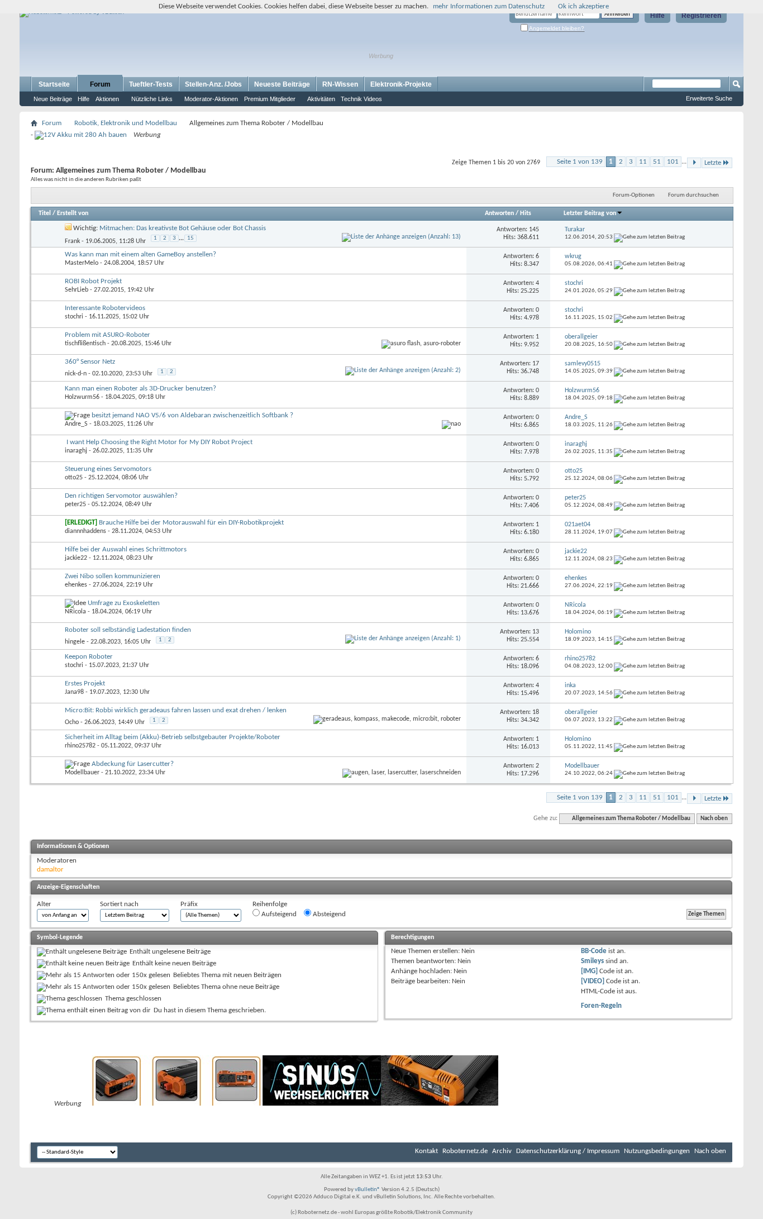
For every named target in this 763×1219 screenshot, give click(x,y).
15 (190, 238)
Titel (45, 213)
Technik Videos (361, 99)
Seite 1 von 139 (580, 161)
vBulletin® (367, 1190)
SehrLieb (76, 290)
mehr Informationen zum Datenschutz (489, 6)
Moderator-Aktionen (211, 99)
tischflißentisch (85, 343)
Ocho (72, 722)
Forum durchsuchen (693, 195)
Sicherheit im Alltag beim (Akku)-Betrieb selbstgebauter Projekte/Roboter (172, 737)
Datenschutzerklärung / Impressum (567, 1151)
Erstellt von (72, 213)
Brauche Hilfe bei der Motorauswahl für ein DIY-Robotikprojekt (191, 522)
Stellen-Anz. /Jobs (213, 84)
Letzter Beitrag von (590, 213)
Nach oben (714, 819)
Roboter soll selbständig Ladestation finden (128, 630)
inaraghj (76, 450)
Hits (525, 213)
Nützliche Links (152, 99)
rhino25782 (80, 745)
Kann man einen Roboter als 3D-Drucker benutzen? (140, 388)
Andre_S (76, 424)
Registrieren (701, 16)
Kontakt (426, 1151)
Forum (100, 84)
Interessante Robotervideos (105, 308)
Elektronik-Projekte (401, 84)
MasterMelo (81, 263)
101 (673, 161)
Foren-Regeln (601, 1006)
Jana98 (74, 692)
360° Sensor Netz (90, 361)
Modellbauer (82, 772)
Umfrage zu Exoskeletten (124, 603)
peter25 (75, 504)
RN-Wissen (340, 84)
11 (643, 161)
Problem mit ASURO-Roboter (107, 335)
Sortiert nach (119, 904)
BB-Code (594, 951)
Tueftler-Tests (151, 84)
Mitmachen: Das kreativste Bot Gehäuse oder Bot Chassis (182, 228)
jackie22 (76, 558)
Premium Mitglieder (269, 99)
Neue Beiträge (53, 99)
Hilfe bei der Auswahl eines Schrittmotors (126, 549)
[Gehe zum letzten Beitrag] (649, 237)
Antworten (499, 213)
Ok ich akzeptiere (583, 6)
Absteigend (328, 914)
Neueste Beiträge (282, 84)
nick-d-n (76, 373)
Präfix (189, 904)
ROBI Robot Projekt (93, 281)
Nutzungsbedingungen (657, 1151)
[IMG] (589, 971)
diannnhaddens (85, 531)
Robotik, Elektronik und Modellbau (125, 123)
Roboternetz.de (465, 1151)
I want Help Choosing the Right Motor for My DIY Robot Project (159, 442)
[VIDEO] (592, 981)
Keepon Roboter (89, 656)
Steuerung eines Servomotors (108, 469)
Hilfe (657, 16)
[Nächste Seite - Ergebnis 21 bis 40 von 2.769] (694, 163)
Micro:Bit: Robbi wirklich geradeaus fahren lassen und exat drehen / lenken (176, 710)
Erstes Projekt (85, 683)
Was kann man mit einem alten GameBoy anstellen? (140, 254)
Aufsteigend (278, 914)
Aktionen (107, 99)
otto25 (74, 477)
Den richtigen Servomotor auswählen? (121, 495)
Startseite (54, 84)
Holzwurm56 (82, 397)
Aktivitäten (321, 99)
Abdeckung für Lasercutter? (133, 764)
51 (657, 161)
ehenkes (76, 585)
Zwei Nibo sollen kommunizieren (112, 576)
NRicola (75, 611)
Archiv (502, 1151)
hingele (75, 642)
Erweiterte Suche (709, 98)
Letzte (712, 162)
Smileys (592, 961)
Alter (44, 904)
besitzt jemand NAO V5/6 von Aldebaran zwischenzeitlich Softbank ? (192, 415)
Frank (72, 241)
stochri (74, 316)
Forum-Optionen (634, 195)
